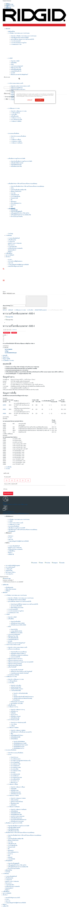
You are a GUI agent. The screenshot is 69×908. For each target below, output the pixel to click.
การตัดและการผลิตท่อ (16, 121)
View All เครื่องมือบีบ (16, 621)
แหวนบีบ (13, 72)
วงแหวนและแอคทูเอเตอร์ (17, 66)
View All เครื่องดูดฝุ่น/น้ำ (16, 211)
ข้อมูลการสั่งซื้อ (6, 358)
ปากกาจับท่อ (14, 724)
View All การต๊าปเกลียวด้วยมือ (20, 693)
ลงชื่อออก (7, 590)
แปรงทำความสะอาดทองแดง (17, 816)
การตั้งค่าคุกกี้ (9, 568)
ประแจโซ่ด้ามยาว (15, 775)
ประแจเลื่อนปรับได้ (15, 779)
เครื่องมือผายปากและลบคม (17, 821)
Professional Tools (10, 5)
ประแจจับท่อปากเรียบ (16, 770)
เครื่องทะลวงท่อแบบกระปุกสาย (15, 660)
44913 (4, 409)
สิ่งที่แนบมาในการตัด (16, 67)
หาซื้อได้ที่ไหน (9, 253)
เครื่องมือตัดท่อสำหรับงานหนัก (20, 744)
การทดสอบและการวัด (16, 44)
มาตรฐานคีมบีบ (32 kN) (16, 631)
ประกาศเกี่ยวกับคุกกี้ (10, 567)
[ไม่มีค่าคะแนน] (7, 330)
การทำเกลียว (14, 114)
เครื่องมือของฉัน (12, 239)
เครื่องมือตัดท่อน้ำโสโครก (17, 735)
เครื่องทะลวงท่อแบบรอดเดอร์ (15, 663)
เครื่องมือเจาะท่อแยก (16, 716)
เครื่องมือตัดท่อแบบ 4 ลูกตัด (19, 743)
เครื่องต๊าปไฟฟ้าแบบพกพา (17, 688)
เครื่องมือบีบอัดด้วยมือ (16, 69)
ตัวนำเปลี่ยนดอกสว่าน (16, 203)
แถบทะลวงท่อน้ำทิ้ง (15, 656)
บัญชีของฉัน (5, 584)
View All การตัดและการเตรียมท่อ (18, 809)
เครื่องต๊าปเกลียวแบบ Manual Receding (22, 698)
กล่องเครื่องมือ (11, 858)
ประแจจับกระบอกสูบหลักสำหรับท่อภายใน (21, 760)
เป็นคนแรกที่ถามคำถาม (8, 493)
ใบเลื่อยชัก (13, 713)
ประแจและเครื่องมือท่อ (13, 133)
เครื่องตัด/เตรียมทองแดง (16, 817)
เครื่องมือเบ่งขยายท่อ (16, 792)
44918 (4, 413)
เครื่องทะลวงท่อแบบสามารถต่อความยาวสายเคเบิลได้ (20, 662)
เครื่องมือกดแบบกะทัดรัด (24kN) (18, 624)
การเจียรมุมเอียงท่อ (15, 112)
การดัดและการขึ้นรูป (16, 139)
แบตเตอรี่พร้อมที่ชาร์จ (16, 71)
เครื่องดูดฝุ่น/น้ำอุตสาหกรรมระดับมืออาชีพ (21, 214)
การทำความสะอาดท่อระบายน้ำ (15, 83)
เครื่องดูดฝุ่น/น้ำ (11, 208)
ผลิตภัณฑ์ (8, 28)
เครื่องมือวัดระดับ (15, 194)
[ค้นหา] (36, 301)
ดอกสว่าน (13, 204)
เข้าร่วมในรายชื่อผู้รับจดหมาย (15, 261)
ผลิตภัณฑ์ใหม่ (11, 31)
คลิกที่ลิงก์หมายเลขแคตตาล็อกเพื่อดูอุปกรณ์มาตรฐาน (15, 395)
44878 (4, 405)
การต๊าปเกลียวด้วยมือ (16, 690)
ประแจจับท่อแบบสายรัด (16, 777)
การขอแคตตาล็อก (12, 246)
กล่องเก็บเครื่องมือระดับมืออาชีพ (18, 189)
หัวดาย (15, 695)
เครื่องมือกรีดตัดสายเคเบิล (17, 163)
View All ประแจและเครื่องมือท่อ (18, 136)
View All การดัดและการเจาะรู (18, 709)
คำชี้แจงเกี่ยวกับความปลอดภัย (15, 248)
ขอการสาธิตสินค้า (10, 255)
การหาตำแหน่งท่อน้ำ (16, 41)
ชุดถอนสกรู (13, 201)
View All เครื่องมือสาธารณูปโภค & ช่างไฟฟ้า (21, 161)
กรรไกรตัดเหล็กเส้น (15, 196)
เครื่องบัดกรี (13, 805)
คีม (11, 199)
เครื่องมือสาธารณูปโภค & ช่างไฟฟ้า (16, 158)
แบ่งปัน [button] (4, 335)
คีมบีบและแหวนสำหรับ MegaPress (19, 74)
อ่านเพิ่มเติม (5, 347)
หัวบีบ (12, 64)
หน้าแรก (5, 310)
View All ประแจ (14, 757)
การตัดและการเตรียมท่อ (16, 143)
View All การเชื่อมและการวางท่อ (18, 111)
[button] (34, 1)
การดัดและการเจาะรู (16, 117)
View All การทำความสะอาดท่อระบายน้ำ (20, 86)
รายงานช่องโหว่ (9, 574)
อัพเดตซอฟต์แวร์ (12, 250)
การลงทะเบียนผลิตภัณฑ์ (14, 238)
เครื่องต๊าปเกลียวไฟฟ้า (16, 687)
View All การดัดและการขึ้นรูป (18, 787)
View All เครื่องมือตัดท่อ (19, 741)
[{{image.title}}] (9, 316)
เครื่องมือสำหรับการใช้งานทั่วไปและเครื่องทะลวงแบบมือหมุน (22, 183)
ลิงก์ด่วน (7, 542)
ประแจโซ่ (13, 772)
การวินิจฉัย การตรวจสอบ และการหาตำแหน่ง (19, 33)
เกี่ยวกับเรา (8, 256)
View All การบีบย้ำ (15, 61)
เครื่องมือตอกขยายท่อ (16, 793)
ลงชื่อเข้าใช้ (11, 554)
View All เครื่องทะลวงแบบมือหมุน (19, 651)
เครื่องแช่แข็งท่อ (14, 799)
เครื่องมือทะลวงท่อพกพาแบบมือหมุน (19, 655)
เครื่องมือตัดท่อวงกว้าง (18, 748)
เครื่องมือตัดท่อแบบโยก (18, 746)
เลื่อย (12, 733)
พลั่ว (12, 206)
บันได (12, 188)
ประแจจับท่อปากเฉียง (16, 767)
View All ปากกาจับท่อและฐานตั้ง (18, 722)
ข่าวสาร (10, 259)
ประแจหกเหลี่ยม (14, 769)
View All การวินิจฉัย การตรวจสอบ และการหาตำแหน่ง (23, 35)
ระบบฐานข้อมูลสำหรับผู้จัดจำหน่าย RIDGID (18, 264)
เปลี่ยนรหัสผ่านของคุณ (10, 589)
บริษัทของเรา (9, 533)
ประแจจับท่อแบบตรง (15, 758)
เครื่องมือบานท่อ (15, 790)
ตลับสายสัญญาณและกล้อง (17, 607)
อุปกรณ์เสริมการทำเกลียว (17, 703)
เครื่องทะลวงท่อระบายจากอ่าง (18, 89)
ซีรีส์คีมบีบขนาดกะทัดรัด (16, 632)
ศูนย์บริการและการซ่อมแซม (15, 243)
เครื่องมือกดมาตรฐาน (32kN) (18, 623)
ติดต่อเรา (10, 251)
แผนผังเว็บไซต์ (9, 570)
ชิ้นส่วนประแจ (14, 782)
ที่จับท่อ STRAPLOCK (16, 191)
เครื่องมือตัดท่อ (14, 738)
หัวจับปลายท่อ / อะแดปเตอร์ (17, 701)
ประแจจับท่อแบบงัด (15, 774)
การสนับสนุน (9, 235)
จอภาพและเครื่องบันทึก (16, 605)
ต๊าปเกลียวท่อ (16, 700)
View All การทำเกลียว (16, 685)
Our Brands (8, 7)
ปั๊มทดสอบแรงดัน (15, 803)
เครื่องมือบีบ (14, 62)
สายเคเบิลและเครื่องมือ (13, 674)
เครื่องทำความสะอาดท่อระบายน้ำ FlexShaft (21, 671)
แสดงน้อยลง (6, 345)
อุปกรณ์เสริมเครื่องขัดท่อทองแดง (18, 819)
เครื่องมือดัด (13, 788)
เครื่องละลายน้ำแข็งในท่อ (17, 801)
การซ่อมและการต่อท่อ (16, 141)
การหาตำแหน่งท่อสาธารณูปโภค (18, 42)
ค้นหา (4, 308)
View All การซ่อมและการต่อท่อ (18, 798)
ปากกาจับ (13, 193)
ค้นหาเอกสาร (11, 244)
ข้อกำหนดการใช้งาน (10, 572)
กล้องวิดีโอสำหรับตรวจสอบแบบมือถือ (20, 37)
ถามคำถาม (14, 332)
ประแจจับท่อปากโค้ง (15, 764)
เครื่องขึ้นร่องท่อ (15, 116)
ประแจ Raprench (15, 765)
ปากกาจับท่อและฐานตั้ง (16, 119)
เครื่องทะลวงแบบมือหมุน (17, 87)
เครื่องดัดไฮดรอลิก (15, 718)
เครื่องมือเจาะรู (14, 711)
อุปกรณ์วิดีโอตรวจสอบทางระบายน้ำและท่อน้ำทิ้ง (22, 39)
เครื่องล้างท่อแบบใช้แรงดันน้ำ (15, 665)
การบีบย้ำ (10, 58)
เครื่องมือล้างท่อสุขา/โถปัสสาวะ (18, 653)
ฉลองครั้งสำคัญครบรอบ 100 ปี (15, 266)
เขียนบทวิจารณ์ (6, 332)
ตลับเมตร (10, 857)
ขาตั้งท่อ (13, 725)
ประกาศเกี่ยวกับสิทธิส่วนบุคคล (13, 565)
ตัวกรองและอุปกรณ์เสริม (17, 216)
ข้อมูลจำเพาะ (6, 357)
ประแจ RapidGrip (15, 762)
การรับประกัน (11, 241)
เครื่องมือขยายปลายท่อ (16, 166)
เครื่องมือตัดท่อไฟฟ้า (15, 737)
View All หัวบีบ (14, 629)
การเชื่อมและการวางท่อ (14, 108)
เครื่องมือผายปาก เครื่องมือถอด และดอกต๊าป (21, 732)
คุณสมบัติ (5, 355)
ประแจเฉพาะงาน (15, 780)
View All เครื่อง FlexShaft (17, 669)
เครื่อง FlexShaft (12, 667)
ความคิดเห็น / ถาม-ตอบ (8, 360)
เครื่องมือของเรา (9, 516)
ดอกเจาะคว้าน (14, 714)
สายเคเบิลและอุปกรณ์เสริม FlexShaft (20, 673)
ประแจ (12, 137)
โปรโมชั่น (10, 233)
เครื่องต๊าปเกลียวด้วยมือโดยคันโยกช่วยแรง (23, 696)
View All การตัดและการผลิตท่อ (18, 730)
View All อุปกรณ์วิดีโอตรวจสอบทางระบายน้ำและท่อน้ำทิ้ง (24, 604)
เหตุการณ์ (10, 262)
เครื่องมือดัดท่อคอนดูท (16, 164)
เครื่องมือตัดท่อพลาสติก (16, 814)
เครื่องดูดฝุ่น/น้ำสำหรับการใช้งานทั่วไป (20, 213)
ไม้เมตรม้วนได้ (14, 198)
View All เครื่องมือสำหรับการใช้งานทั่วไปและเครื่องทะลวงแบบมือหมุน (27, 186)
